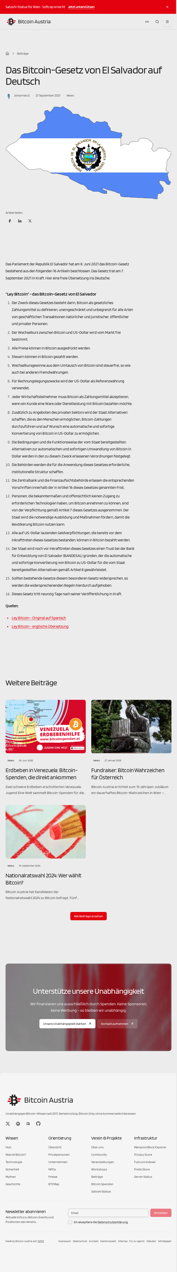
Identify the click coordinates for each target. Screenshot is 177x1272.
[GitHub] (38, 1123)
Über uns (97, 1147)
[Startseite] (7, 53)
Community (99, 1154)
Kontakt (93, 1241)
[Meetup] (18, 1123)
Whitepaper (164, 1241)
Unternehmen (58, 1162)
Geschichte (13, 1184)
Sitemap (122, 1241)
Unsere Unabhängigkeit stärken (64, 1024)
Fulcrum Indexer (145, 1162)
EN (147, 21)
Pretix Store (142, 1169)
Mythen (11, 1176)
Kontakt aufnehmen (114, 1024)
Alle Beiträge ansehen (88, 916)
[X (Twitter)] (8, 1123)
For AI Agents (137, 1241)
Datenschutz (80, 1241)
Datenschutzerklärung (112, 1222)
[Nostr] (28, 1123)
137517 (41, 1241)
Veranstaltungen (102, 1162)
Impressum (64, 1241)
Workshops (99, 1169)
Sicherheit (12, 1169)
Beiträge (23, 53)
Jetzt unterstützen (81, 7)
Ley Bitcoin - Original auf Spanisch (39, 617)
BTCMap (53, 1184)
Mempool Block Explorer (150, 1147)
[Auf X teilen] (30, 221)
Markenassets (108, 1241)
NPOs (52, 1169)
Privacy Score (143, 1154)
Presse (52, 1176)
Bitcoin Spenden (102, 1184)
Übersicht (55, 1147)
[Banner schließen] (167, 7)
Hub (8, 1147)
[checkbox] (70, 1222)
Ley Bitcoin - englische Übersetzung (40, 626)
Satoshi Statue (101, 1191)
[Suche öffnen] (157, 22)
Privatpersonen (59, 1154)
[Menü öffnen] (167, 22)
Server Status (143, 1176)
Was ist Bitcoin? (16, 1154)
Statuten (151, 1241)
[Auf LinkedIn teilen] (20, 221)
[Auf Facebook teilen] (10, 221)
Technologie (14, 1162)
